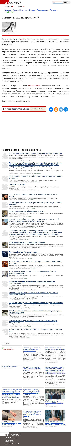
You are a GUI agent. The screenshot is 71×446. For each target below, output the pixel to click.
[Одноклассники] (56, 109)
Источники (23, 10)
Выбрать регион (9, 441)
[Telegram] (61, 109)
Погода (32, 10)
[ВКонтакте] (51, 109)
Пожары (53, 10)
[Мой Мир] (65, 109)
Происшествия (42, 10)
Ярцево (22, 39)
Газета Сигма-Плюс (20, 109)
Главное (8, 10)
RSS (18, 444)
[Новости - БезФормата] (11, 2)
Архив (15, 10)
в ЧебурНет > (10, 12)
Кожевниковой (34, 86)
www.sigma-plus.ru (9, 33)
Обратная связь (9, 440)
